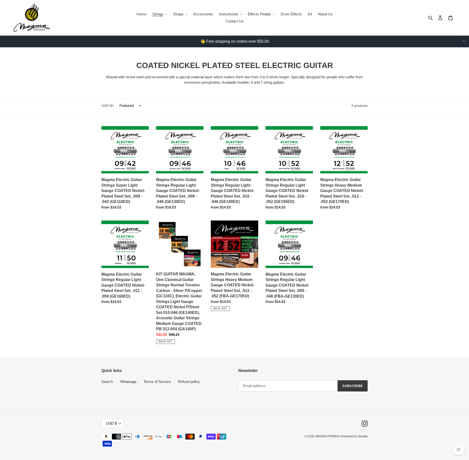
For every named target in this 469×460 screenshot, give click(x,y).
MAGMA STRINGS (328, 436)
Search (107, 382)
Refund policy (189, 382)
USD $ (111, 423)
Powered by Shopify (354, 436)
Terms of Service (157, 382)
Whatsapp (128, 382)
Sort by (107, 106)
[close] (463, 41)
